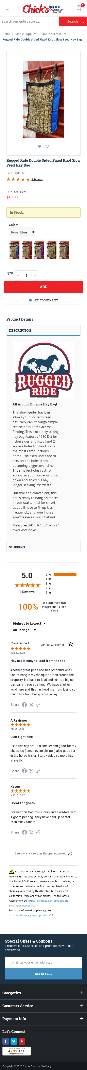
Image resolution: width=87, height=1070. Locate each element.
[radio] (61, 574)
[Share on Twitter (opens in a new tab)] (31, 705)
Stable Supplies (25, 34)
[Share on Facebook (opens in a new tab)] (24, 705)
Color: (13, 225)
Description (20, 330)
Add (43, 286)
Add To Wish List (45, 300)
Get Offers (43, 974)
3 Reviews (37, 179)
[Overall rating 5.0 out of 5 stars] (18, 180)
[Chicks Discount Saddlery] (43, 8)
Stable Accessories (54, 34)
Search (77, 21)
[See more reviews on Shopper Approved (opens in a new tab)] (38, 705)
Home (6, 34)
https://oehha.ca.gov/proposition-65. (31, 915)
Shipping (17, 547)
